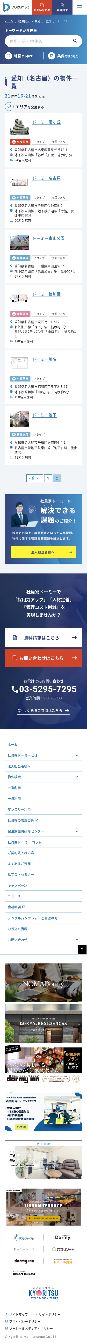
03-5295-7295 (48, 689)
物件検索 (23, 21)
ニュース (14, 896)
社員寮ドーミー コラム (25, 842)
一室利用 (14, 787)
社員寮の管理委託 (21, 820)
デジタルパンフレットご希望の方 (33, 918)
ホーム (9, 21)
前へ (34, 478)
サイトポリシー (50, 1314)
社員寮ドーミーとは (22, 755)
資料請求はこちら (35, 637)
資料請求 (62, 7)
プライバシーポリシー (25, 1321)
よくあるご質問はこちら (43, 710)
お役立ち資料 (18, 928)
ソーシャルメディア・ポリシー (31, 1328)
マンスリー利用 (19, 809)
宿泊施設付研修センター (26, 831)
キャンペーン (17, 885)
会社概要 (14, 906)
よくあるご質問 (19, 863)
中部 (37, 21)
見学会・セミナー (21, 874)
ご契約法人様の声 (21, 852)
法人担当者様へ (19, 766)
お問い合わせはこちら (38, 658)
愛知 (48, 21)
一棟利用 (14, 798)
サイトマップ (18, 1314)
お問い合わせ (42, 7)
